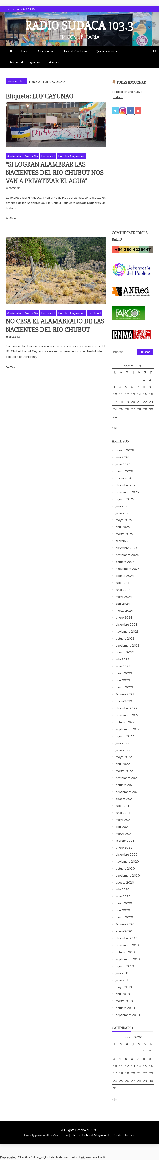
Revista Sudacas (75, 51)
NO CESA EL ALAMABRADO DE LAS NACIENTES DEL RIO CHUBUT (55, 325)
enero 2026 (124, 478)
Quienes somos (106, 51)
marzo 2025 (124, 534)
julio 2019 (122, 973)
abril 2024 (123, 603)
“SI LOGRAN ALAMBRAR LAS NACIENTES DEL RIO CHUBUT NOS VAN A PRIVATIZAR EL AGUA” (55, 172)
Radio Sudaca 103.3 (79, 25)
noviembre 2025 (127, 492)
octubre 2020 (125, 868)
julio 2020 (122, 889)
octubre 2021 (125, 785)
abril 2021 (123, 827)
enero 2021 (124, 847)
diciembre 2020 (126, 854)
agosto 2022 (125, 736)
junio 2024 (123, 590)
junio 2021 (123, 813)
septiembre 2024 (128, 569)
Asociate (55, 62)
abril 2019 (123, 994)
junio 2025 (123, 513)
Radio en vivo (46, 51)
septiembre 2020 (128, 875)
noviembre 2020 (127, 861)
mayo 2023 (124, 673)
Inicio (24, 51)
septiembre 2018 (128, 1015)
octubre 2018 (125, 1008)
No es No (31, 156)
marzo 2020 (124, 917)
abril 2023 (123, 680)
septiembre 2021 (128, 792)
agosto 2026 (125, 450)
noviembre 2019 (127, 945)
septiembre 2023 (128, 645)
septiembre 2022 (128, 729)
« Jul (114, 427)
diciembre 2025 (126, 485)
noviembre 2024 (127, 555)
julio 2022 (122, 743)
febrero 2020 (125, 924)
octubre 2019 (125, 952)
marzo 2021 (124, 833)
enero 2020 (124, 931)
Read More (11, 218)
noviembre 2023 (127, 631)
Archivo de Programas (25, 62)
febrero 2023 (125, 694)
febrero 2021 (125, 840)
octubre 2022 (125, 722)
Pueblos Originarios (71, 156)
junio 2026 (123, 464)
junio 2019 (123, 980)
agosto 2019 (125, 966)
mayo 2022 (124, 757)
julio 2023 (122, 659)
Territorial (94, 313)
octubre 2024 (125, 562)
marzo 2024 (124, 610)
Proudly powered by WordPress (46, 1135)
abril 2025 (123, 527)
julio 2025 (122, 506)
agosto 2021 (125, 799)
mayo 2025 (124, 520)
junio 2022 (123, 750)
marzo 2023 (124, 687)
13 (133, 394)
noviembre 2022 (127, 715)
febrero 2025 (125, 541)
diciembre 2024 (126, 548)
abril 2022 (123, 764)
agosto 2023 (125, 652)
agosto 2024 (125, 576)
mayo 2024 (124, 596)
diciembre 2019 (126, 938)
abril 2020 (123, 910)
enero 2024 (124, 617)
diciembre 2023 (126, 624)
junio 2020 (123, 896)
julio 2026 (122, 457)
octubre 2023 (125, 638)
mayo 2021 (124, 820)
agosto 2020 (125, 882)
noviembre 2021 (127, 778)
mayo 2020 (124, 903)
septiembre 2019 (128, 959)
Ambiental (14, 156)
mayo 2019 (124, 987)
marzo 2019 (124, 1001)
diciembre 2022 (126, 708)
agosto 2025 (125, 499)
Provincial (48, 156)
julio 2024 (122, 583)
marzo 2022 (124, 771)
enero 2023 (124, 701)
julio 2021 (122, 806)
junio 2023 (123, 666)
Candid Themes (124, 1135)
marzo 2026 (124, 471)
